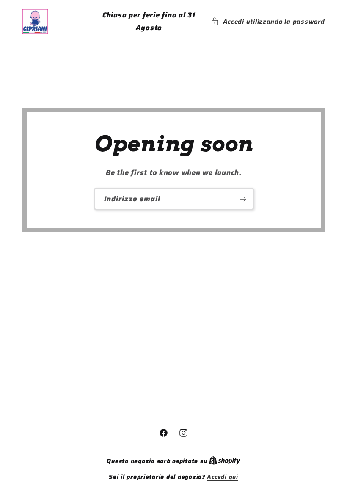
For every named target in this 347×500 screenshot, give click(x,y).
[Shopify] (224, 461)
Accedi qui (222, 477)
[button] (268, 21)
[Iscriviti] (242, 199)
